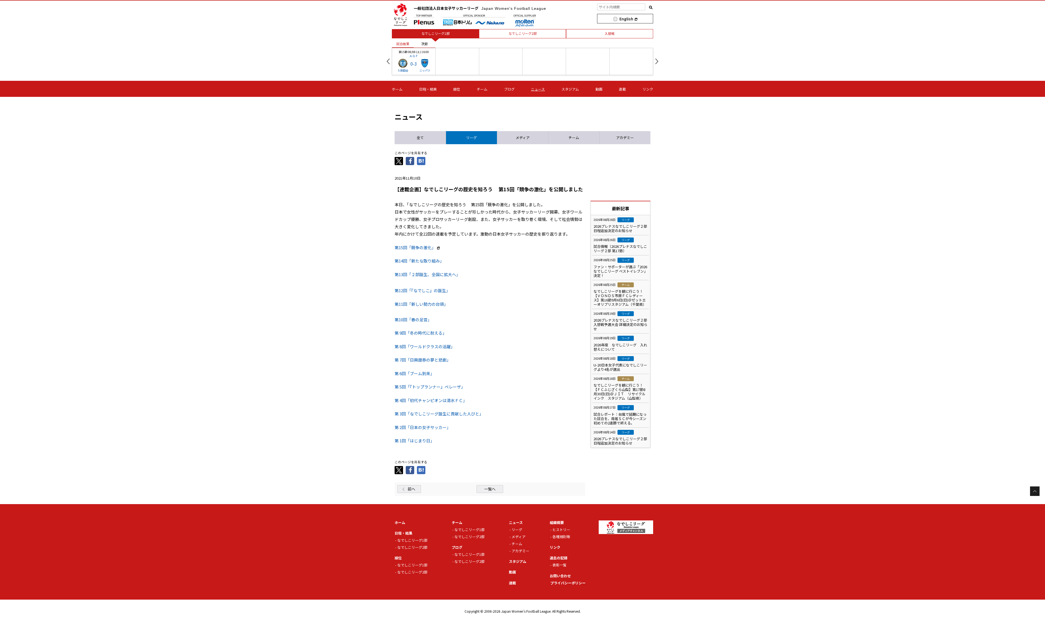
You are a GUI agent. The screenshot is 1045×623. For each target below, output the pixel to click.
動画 (599, 89)
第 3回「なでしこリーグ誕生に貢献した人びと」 (439, 414)
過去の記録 (558, 557)
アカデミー (520, 550)
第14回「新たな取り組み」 (419, 261)
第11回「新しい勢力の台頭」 (421, 304)
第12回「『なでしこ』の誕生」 (422, 290)
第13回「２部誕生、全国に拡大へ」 (427, 274)
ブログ (509, 89)
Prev (388, 61)
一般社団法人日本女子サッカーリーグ (480, 8)
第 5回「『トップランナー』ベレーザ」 (430, 387)
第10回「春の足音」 (413, 319)
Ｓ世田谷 (402, 70)
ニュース (538, 89)
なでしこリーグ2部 (412, 547)
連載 (622, 89)
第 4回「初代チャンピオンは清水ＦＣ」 (431, 400)
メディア (518, 536)
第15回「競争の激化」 (415, 247)
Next (656, 61)
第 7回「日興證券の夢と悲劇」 (423, 360)
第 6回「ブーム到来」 (414, 373)
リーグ (517, 529)
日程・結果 (428, 89)
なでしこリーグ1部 (412, 540)
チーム (482, 89)
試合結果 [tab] (402, 43)
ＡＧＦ (413, 56)
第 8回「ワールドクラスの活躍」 (425, 346)
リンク (648, 89)
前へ (411, 489)
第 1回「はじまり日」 (414, 440)
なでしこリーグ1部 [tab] (436, 33)
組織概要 (557, 522)
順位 (456, 89)
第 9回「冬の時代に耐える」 (421, 333)
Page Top (1035, 491)
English (626, 18)
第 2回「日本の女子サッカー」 (423, 427)
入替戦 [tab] (609, 33)
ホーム (397, 89)
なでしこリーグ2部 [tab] (523, 33)
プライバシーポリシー (568, 582)
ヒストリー (561, 529)
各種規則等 (561, 536)
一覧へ (490, 489)
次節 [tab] (424, 43)
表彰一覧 (559, 565)
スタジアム (570, 89)
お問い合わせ (560, 575)
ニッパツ (424, 70)
